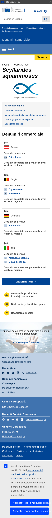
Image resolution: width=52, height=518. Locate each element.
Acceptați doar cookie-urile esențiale (31, 511)
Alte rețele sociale (34, 419)
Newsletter (31, 372)
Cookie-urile (8, 451)
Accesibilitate (8, 392)
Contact (19, 455)
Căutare (46, 19)
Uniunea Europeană (12, 436)
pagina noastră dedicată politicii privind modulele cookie (27, 474)
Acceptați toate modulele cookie (31, 502)
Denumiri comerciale (34, 28)
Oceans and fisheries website (16, 362)
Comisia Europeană (10, 28)
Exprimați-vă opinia (26, 342)
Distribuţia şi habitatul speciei (18, 119)
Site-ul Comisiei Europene (15, 407)
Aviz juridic (7, 455)
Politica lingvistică (11, 447)
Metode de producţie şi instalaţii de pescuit (25, 115)
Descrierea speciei (13, 124)
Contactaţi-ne (8, 383)
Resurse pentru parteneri (35, 447)
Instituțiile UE (8, 432)
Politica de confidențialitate (15, 388)
